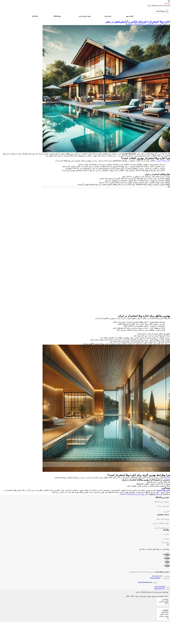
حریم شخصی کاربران (161, 528)
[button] (162, 11)
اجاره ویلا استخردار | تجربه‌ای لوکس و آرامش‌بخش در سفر (138, 21)
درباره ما (166, 539)
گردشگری (158, 494)
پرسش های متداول (162, 519)
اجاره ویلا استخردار (163, 490)
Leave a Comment (127, 494)
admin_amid (133, 24)
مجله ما (166, 534)
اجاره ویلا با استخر (163, 161)
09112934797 (159, 589)
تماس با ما (165, 542)
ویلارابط (167, 478)
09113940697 (155, 578)
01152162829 (159, 587)
